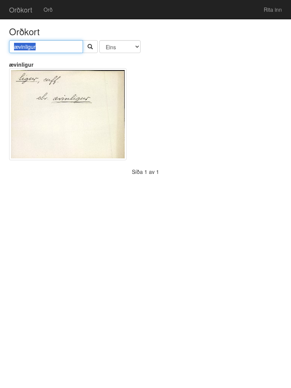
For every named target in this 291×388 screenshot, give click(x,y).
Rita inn (273, 9)
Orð (48, 9)
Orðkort (20, 9)
